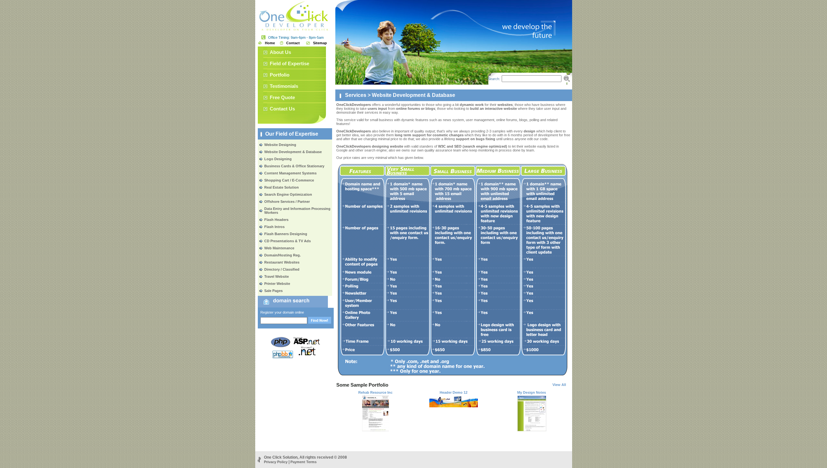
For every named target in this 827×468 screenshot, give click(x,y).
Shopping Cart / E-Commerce (289, 180)
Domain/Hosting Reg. (282, 255)
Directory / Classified (281, 269)
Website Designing (280, 145)
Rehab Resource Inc (375, 392)
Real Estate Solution (281, 187)
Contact (293, 43)
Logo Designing (278, 159)
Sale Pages (273, 291)
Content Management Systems (290, 173)
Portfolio (279, 75)
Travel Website (276, 276)
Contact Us (282, 108)
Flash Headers (276, 220)
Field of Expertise (289, 63)
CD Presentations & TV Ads (287, 241)
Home (270, 43)
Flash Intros (274, 227)
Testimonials (284, 86)
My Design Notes (531, 392)
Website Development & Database (293, 152)
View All (559, 385)
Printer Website (277, 284)
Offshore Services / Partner (287, 201)
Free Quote (282, 97)
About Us (280, 52)
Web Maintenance (279, 248)
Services (355, 95)
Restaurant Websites (281, 262)
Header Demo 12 (453, 392)
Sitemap (320, 43)
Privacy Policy (276, 462)
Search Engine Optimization (288, 194)
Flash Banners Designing (285, 234)
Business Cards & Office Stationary (294, 166)
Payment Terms (303, 462)
